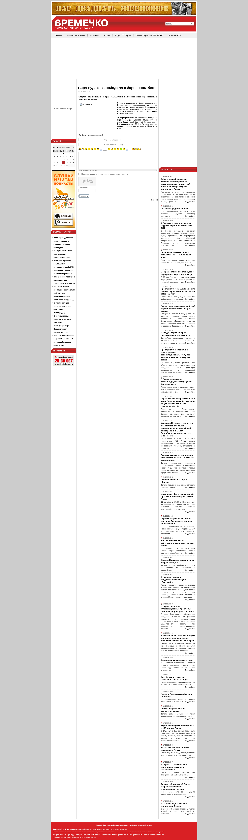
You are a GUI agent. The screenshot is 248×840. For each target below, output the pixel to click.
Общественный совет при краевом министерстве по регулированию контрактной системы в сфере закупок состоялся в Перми (175, 184)
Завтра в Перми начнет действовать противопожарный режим (177, 543)
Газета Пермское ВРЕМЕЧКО (149, 35)
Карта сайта (107, 825)
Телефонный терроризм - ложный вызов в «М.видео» (175, 678)
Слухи (107, 35)
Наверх (154, 200)
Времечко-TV (174, 35)
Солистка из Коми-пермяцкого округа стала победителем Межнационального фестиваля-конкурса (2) (64, 293)
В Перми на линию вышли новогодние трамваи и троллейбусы (174, 767)
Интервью (94, 35)
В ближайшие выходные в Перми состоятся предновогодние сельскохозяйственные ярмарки (178, 638)
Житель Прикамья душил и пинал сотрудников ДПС (178, 561)
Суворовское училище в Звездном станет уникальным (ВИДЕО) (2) (64, 280)
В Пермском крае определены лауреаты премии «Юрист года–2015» (177, 225)
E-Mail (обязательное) (113, 145)
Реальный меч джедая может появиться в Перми (175, 748)
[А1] (63, 227)
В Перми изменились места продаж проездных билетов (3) (63, 254)
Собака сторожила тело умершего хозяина (173, 709)
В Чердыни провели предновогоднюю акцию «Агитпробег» (173, 579)
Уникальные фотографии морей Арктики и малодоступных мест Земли (177, 496)
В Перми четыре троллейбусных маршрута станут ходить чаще (177, 273)
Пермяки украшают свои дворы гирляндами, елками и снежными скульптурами (177, 457)
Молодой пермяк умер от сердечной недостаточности (175, 334)
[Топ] (124, 14)
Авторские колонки (76, 35)
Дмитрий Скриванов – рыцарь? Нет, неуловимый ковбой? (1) (64, 264)
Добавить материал (137, 825)
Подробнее (190, 202)
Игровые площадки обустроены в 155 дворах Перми (177, 726)
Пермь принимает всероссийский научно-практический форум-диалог (178, 308)
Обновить (84, 188)
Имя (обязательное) (112, 140)
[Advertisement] (124, 58)
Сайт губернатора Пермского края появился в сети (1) (62, 329)
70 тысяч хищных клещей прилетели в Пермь (174, 804)
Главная (58, 35)
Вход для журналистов (121, 825)
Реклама (148, 825)
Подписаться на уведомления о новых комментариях (104, 174)
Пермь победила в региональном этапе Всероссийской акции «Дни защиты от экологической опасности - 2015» (178, 402)
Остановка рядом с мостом (174, 208)
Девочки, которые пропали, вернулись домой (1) (62, 319)
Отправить (83, 196)
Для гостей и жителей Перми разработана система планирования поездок (175, 786)
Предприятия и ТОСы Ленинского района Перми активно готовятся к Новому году (178, 291)
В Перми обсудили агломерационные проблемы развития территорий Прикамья (177, 608)
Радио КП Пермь (123, 35)
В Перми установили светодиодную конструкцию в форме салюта (176, 381)
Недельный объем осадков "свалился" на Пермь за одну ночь (176, 254)
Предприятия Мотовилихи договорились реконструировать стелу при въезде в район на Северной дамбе (175, 355)
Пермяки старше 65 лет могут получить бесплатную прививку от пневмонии (177, 521)
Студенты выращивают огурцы (177, 660)
